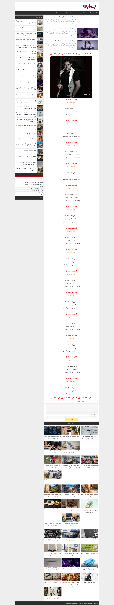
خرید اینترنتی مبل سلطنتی (37, 190)
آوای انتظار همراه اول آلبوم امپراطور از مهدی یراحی (64, 17)
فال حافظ (71, 13)
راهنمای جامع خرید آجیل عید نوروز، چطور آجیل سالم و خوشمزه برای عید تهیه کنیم (71, 584)
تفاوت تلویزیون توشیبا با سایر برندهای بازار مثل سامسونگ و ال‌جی (52, 495)
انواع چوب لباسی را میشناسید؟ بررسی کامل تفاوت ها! (71, 554)
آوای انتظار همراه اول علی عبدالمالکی (62, 54)
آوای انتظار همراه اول (85, 54)
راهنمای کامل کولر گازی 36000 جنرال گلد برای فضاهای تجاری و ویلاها (53, 568)
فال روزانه (64, 13)
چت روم (41, 180)
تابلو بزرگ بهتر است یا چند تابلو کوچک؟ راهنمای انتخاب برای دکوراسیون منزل (52, 583)
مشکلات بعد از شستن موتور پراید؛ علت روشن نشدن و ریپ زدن (52, 539)
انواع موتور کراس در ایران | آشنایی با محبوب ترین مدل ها (53, 466)
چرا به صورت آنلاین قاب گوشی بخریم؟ (52, 480)
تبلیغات (85, 13)
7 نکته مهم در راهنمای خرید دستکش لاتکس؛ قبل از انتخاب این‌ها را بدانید (89, 568)
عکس (90, 13)
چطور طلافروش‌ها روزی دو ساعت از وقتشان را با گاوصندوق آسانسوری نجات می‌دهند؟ (71, 467)
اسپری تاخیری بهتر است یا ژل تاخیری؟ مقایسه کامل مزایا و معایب (52, 554)
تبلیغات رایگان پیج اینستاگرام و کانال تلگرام (33, 182)
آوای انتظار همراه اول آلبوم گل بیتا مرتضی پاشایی (64, 41)
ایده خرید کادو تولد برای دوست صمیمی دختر (71, 509)
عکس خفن (57, 13)
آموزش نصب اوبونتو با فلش (89, 539)
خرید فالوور (40, 178)
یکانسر (41, 186)
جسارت (95, 13)
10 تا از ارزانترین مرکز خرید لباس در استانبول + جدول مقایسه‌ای (71, 495)
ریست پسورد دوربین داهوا (37, 188)
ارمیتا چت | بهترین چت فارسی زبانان (71, 568)
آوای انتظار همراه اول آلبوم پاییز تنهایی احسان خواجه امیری (62, 29)
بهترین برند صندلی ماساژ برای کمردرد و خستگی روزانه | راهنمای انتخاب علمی (71, 451)
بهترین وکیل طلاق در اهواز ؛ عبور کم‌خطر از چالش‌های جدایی (52, 451)
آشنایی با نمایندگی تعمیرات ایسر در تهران (71, 524)
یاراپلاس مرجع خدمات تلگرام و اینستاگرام (33, 184)
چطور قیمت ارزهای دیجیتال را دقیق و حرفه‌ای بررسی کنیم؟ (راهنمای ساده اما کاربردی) (52, 525)
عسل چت (41, 195)
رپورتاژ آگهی (78, 13)
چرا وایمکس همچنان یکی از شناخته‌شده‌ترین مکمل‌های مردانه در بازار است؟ (89, 438)
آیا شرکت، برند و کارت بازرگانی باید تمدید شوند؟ (89, 554)
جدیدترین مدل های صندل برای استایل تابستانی (89, 495)
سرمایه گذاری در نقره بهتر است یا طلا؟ (52, 509)
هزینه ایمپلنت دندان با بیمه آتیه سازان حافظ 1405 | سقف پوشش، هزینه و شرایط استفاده (89, 510)
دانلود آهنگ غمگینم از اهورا (89, 582)
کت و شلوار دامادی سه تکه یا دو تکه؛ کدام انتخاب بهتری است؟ (53, 597)
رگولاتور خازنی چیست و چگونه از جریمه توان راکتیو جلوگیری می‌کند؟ (52, 437)
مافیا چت (41, 193)
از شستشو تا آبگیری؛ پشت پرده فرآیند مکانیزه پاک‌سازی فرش (71, 539)
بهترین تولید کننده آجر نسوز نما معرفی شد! (71, 437)
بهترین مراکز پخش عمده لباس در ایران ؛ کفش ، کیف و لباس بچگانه (89, 466)
